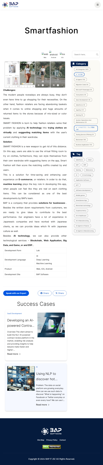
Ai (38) (80, 74)
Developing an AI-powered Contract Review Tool (21, 325)
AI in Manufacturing (82, 220)
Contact (63, 440)
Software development (83, 190)
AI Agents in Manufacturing (85, 231)
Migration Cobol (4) (82, 84)
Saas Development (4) (83, 100)
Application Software (82, 180)
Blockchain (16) (81, 139)
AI (76, 175)
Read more (12, 354)
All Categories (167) (82, 69)
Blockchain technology (83, 205)
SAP (77, 165)
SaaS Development (14, 313)
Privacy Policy (51, 440)
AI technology (86, 175)
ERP (85, 165)
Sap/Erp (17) (80, 110)
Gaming (78, 170)
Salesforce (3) (80, 105)
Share (46, 293)
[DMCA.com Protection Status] (52, 447)
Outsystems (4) (81, 95)
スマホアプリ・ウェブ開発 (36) (85, 128)
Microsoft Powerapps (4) (84, 89)
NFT (77, 185)
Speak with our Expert (16, 293)
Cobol (89, 160)
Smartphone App (81, 200)
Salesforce (79, 160)
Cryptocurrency (81, 210)
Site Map (40, 440)
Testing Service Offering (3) (85, 134)
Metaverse (89, 170)
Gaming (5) (79, 115)
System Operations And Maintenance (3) (83, 121)
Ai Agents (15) (80, 79)
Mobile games (80, 195)
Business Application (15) (84, 144)
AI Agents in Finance (82, 226)
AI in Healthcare (81, 215)
